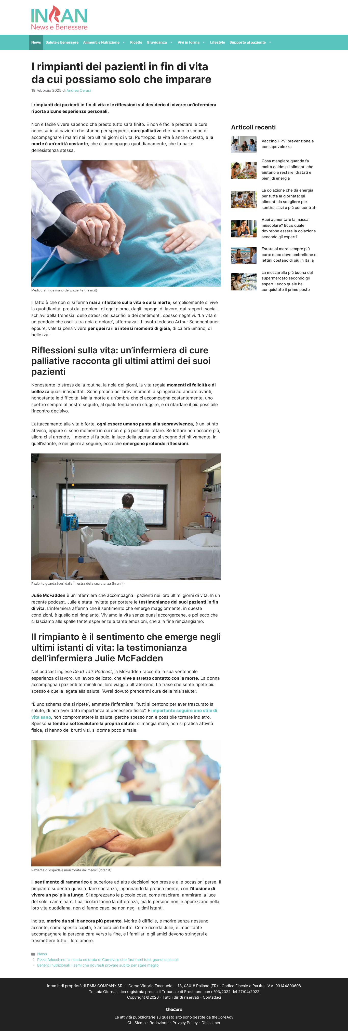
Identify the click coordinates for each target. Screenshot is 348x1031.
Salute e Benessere (62, 42)
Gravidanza (157, 42)
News (36, 42)
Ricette (136, 42)
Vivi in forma (188, 42)
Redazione (159, 1022)
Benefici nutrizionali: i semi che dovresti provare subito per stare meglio (98, 965)
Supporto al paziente (248, 42)
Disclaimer (211, 1022)
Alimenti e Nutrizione (101, 42)
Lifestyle (217, 42)
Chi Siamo (136, 1022)
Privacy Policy (185, 1022)
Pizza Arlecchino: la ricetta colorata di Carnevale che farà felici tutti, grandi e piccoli (107, 959)
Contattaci (212, 997)
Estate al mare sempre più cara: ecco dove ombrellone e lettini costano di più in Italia (289, 254)
